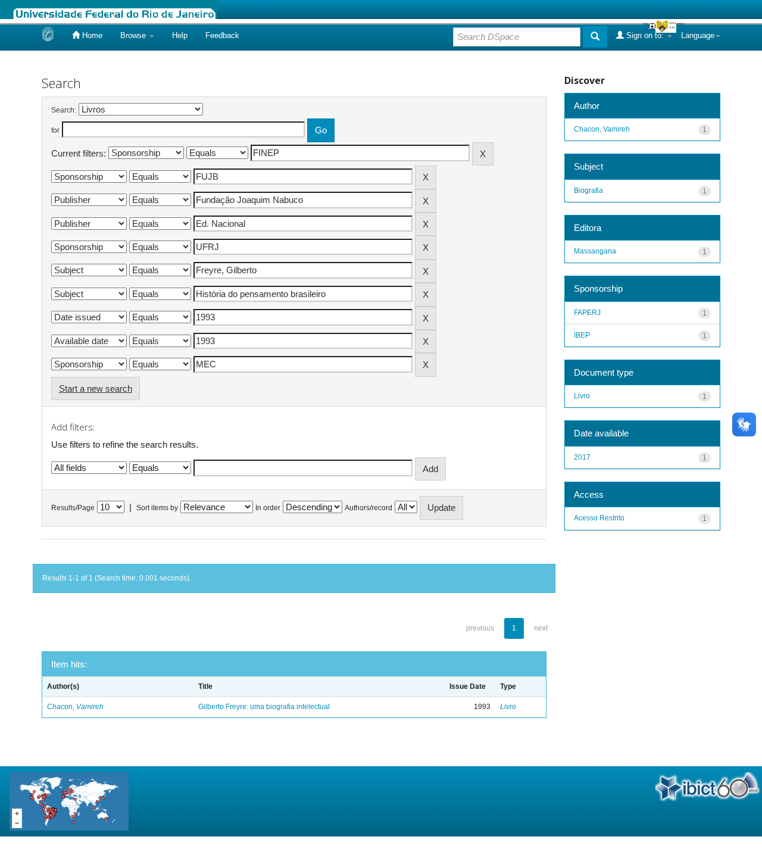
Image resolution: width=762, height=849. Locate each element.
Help (180, 35)
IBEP (582, 335)
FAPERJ (587, 312)
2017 (582, 457)
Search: (63, 110)
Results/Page (73, 508)
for (55, 130)
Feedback (222, 35)
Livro (508, 707)
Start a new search (95, 388)
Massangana (595, 251)
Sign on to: (645, 35)
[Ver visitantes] (69, 800)
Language (697, 35)
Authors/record (368, 508)
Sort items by (157, 508)
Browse (134, 35)
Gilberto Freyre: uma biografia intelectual (264, 707)
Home (91, 35)
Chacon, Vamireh (75, 707)
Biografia (588, 190)
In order (267, 508)
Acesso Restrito (599, 518)
